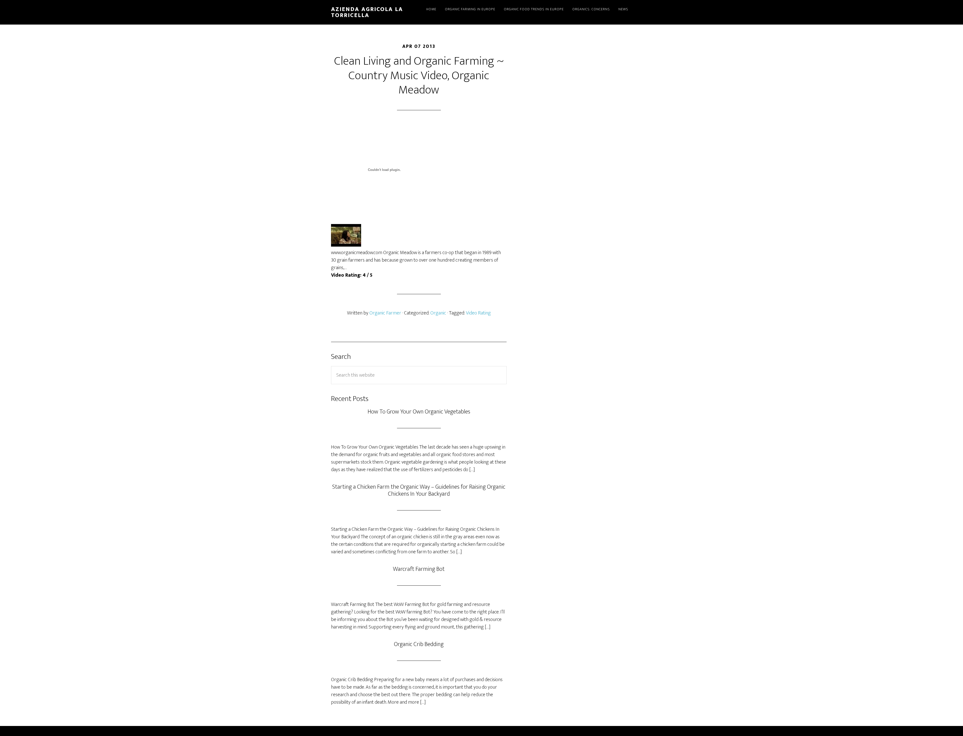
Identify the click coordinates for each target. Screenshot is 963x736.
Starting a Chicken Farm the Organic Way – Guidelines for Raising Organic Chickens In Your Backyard (418, 490)
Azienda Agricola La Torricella (367, 12)
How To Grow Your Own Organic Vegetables (419, 412)
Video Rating (478, 313)
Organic (438, 313)
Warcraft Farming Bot (419, 569)
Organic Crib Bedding (419, 644)
